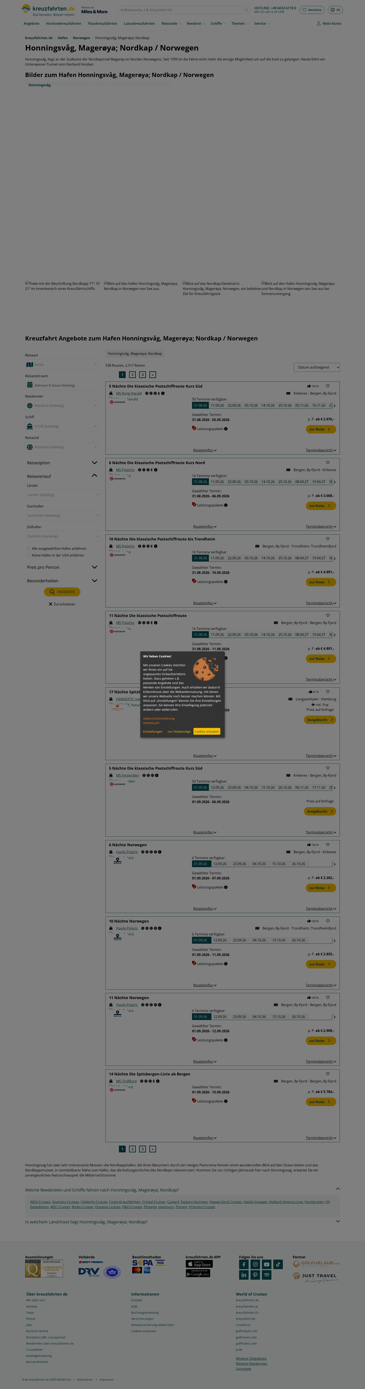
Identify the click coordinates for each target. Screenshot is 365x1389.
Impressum (151, 723)
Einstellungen (153, 731)
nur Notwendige (179, 731)
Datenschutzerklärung (159, 718)
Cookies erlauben (207, 731)
